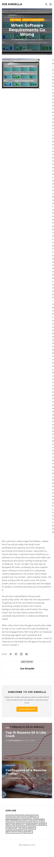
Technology (31, 816)
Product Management (33, 20)
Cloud (9, 816)
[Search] (46, 4)
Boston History (14, 832)
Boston (10, 824)
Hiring (43, 824)
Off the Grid (20, 828)
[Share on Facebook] (16, 654)
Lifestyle (26, 820)
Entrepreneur (13, 820)
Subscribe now (27, 709)
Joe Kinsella (12, 4)
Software (15, 20)
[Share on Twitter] (11, 654)
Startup (19, 816)
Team (9, 828)
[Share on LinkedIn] (21, 654)
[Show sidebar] (50, 4)
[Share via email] (26, 654)
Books (32, 828)
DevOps (28, 832)
